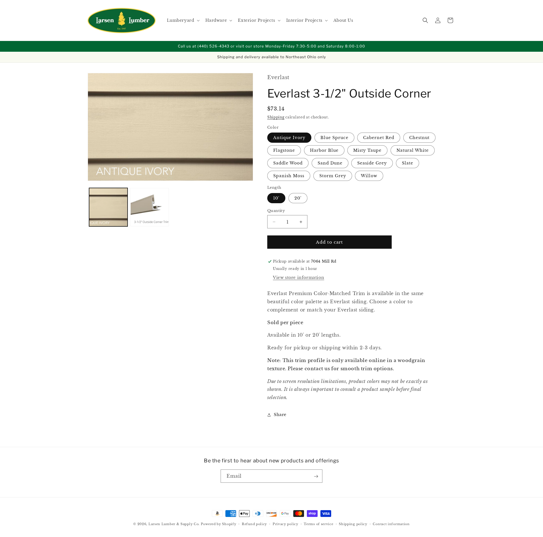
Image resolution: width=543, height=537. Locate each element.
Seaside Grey (372, 163)
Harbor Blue (324, 150)
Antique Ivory (289, 137)
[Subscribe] (316, 476)
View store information (298, 277)
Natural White (413, 150)
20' (297, 198)
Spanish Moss (288, 176)
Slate (407, 163)
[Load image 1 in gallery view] (108, 207)
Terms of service (318, 524)
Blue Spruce (334, 137)
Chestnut (419, 137)
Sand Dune (330, 163)
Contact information (391, 524)
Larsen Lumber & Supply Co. (174, 524)
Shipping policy (353, 524)
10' (276, 198)
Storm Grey (332, 176)
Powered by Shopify (218, 524)
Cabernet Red (378, 137)
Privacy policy (285, 524)
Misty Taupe (367, 150)
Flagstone (284, 150)
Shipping (276, 117)
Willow (369, 176)
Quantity (276, 210)
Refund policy (254, 524)
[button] (182, 20)
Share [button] (280, 414)
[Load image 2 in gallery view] (149, 207)
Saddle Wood (288, 163)
